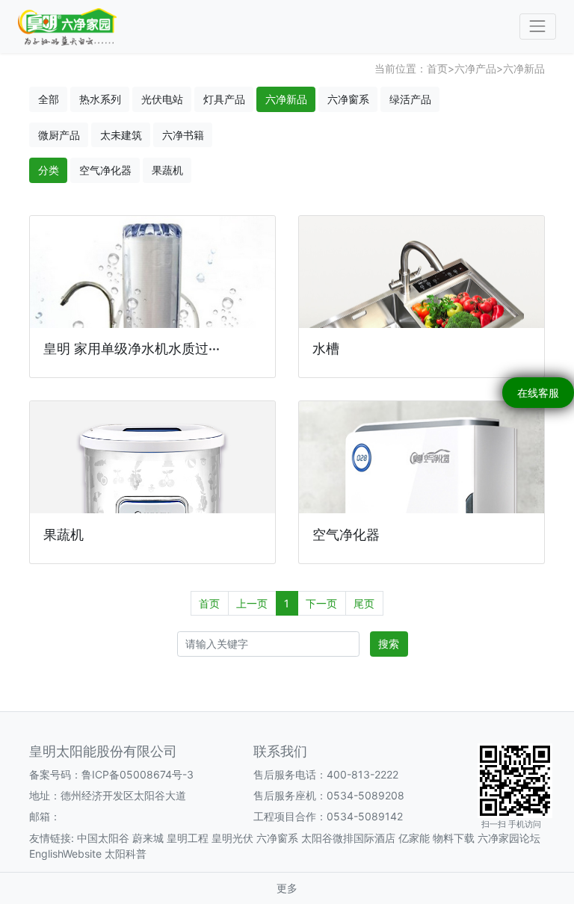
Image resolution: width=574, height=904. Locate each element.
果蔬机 (167, 170)
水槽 (325, 348)
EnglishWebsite (65, 853)
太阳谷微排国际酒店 (348, 838)
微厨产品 (59, 135)
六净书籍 (183, 135)
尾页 (364, 603)
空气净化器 (105, 170)
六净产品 (475, 68)
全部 (48, 99)
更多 (287, 888)
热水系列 (100, 99)
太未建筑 (121, 135)
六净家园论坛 (509, 838)
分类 (48, 170)
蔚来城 (148, 838)
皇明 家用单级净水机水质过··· (131, 348)
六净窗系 (348, 99)
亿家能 (414, 838)
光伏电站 (162, 99)
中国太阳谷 (103, 838)
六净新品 (524, 68)
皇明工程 (188, 838)
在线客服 (538, 392)
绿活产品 (410, 99)
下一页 (321, 603)
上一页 (252, 603)
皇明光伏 (232, 838)
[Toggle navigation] (537, 26)
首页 (437, 68)
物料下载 (454, 838)
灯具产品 (224, 99)
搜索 (388, 643)
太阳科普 (125, 853)
